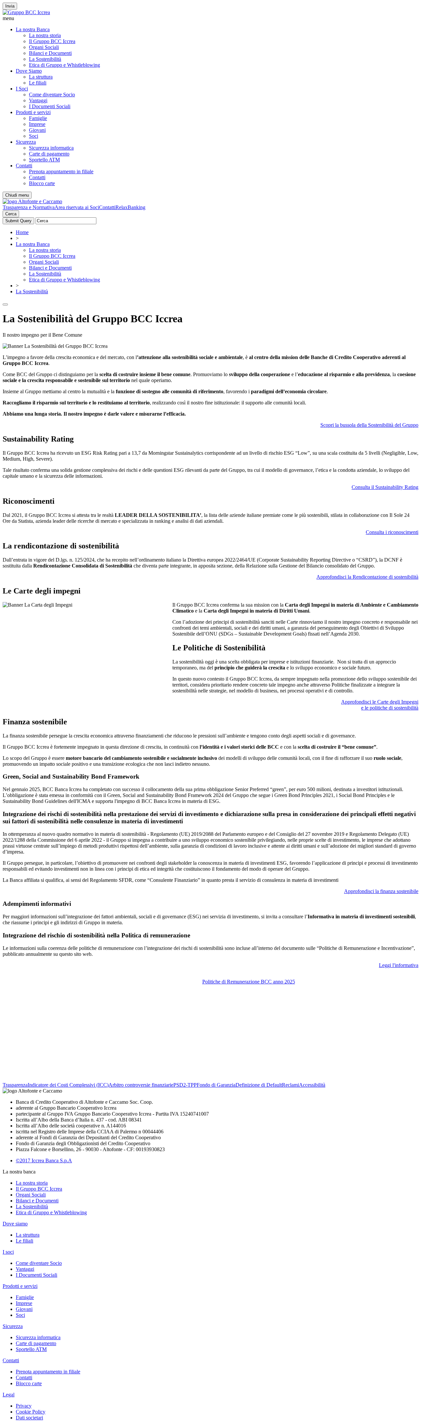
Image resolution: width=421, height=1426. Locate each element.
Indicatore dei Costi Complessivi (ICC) (68, 1085)
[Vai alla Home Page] (32, 201)
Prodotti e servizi (33, 112)
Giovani (37, 130)
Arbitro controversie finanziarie (141, 1085)
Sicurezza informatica (51, 148)
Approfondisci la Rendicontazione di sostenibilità (367, 577)
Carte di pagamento (49, 154)
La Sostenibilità (45, 59)
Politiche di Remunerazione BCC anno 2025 (248, 981)
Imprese (37, 124)
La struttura (41, 77)
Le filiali (37, 82)
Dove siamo (15, 1223)
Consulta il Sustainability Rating (385, 487)
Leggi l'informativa (398, 965)
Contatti (24, 165)
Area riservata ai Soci (77, 207)
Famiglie (38, 118)
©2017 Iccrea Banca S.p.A (44, 1160)
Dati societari (29, 1417)
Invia (9, 6)
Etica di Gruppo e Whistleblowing (64, 65)
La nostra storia (45, 35)
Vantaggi (38, 100)
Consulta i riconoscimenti (392, 532)
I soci (8, 1252)
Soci (33, 136)
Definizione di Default (258, 1085)
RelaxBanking (130, 207)
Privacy (24, 1406)
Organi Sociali (44, 47)
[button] (210, 18)
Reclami (290, 1085)
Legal (8, 1394)
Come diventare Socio (52, 94)
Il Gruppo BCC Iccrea (52, 41)
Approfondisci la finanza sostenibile (381, 891)
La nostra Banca (33, 29)
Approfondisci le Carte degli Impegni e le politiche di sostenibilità (379, 705)
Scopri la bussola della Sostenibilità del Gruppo (369, 425)
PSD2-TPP (185, 1085)
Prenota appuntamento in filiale (61, 171)
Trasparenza (15, 1085)
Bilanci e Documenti (50, 53)
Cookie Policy (30, 1411)
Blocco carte (42, 183)
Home (22, 232)
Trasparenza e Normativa (29, 207)
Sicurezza (26, 142)
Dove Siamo (29, 71)
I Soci (22, 88)
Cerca (10, 213)
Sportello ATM (44, 159)
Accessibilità (312, 1085)
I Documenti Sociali (49, 106)
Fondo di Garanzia (216, 1085)
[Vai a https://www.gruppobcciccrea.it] (26, 12)
